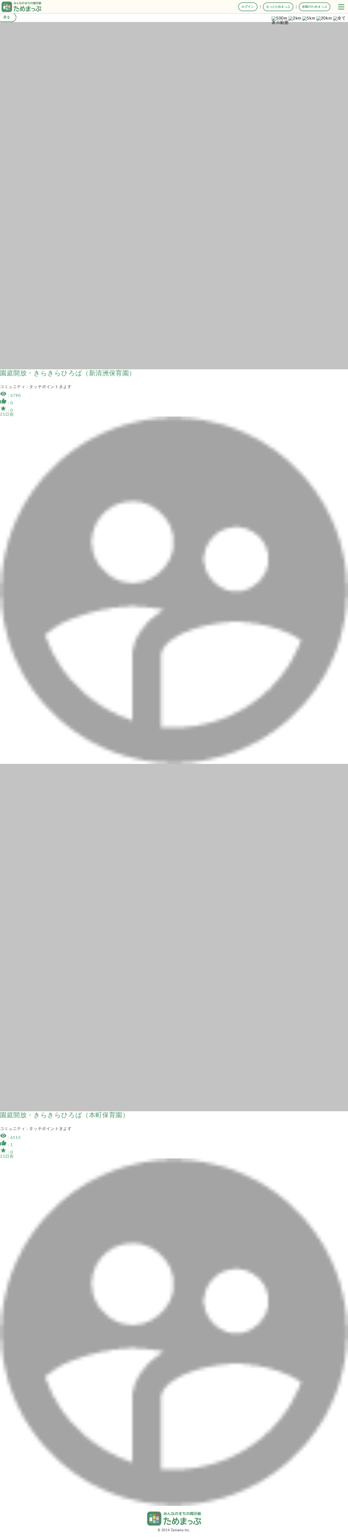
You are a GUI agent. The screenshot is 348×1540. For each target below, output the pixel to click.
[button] (341, 7)
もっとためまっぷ (278, 6)
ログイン (247, 6)
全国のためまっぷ (314, 6)
